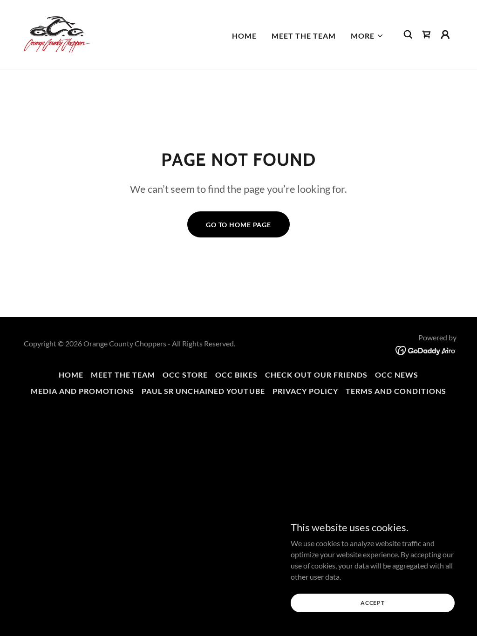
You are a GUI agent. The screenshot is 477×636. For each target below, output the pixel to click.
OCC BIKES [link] (236, 374)
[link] (57, 33)
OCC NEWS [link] (396, 374)
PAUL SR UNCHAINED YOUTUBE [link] (203, 390)
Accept (373, 602)
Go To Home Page (238, 225)
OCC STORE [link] (185, 374)
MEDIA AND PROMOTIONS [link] (82, 390)
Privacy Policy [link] (305, 390)
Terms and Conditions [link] (396, 390)
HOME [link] (244, 35)
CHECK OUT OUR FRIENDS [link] (316, 374)
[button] (367, 35)
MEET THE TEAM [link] (304, 35)
